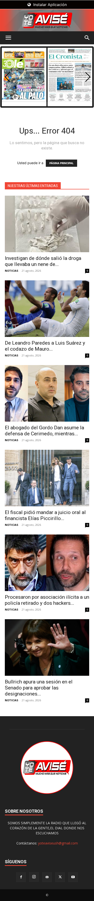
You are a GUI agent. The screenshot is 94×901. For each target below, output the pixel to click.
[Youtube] (73, 877)
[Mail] (47, 877)
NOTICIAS (11, 270)
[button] (8, 37)
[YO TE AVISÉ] (47, 20)
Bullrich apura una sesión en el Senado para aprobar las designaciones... (39, 688)
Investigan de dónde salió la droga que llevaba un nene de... (43, 261)
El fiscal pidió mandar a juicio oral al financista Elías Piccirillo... (45, 515)
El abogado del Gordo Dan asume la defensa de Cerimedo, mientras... (44, 431)
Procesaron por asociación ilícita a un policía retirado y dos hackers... (47, 600)
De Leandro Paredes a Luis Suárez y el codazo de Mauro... (45, 346)
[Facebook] (21, 877)
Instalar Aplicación (49, 4)
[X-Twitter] (60, 877)
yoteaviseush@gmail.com (58, 843)
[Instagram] (34, 877)
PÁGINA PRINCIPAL (61, 163)
